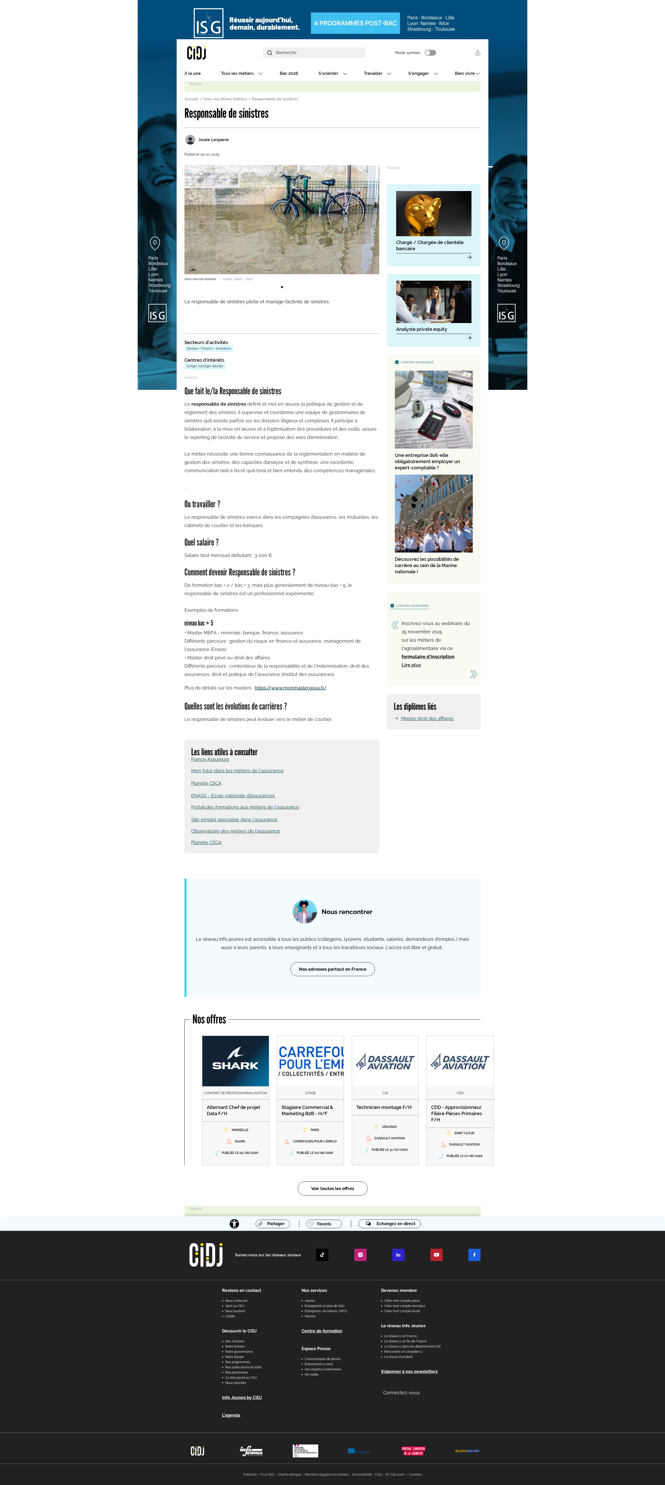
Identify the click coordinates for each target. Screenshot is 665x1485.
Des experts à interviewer (323, 1369)
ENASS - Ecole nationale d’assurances (233, 795)
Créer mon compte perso (402, 1301)
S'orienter (328, 73)
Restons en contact (241, 1290)
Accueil (191, 99)
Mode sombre (407, 52)
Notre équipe (234, 1357)
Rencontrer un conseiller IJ (403, 1351)
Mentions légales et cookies (327, 1474)
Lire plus (411, 665)
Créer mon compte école (402, 1311)
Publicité (250, 1474)
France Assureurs (210, 759)
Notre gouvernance (239, 1351)
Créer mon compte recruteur (404, 1306)
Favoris (324, 1223)
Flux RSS (267, 1474)
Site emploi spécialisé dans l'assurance (234, 819)
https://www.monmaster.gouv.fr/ (291, 688)
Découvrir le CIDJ (239, 1331)
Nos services (314, 1290)
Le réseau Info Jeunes (403, 1325)
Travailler (373, 73)
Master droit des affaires (427, 718)
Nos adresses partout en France (332, 969)
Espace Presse (316, 1348)
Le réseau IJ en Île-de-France (405, 1341)
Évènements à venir (319, 1364)
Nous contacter (236, 1301)
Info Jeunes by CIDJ (242, 1397)
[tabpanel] (281, 223)
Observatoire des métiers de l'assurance (235, 831)
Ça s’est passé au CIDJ (241, 1377)
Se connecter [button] (478, 52)
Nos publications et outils (243, 1367)
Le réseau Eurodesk (398, 1357)
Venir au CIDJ (234, 1306)
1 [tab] (281, 287)
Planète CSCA (206, 783)
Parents (310, 1316)
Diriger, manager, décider (205, 366)
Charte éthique (289, 1474)
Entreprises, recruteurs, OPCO (326, 1311)
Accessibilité (362, 1474)
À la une (192, 73)
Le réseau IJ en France (400, 1336)
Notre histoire (235, 1346)
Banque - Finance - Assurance (209, 348)
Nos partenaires (236, 1372)
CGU (378, 1474)
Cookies (415, 1474)
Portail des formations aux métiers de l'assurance (245, 807)
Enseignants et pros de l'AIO (324, 1306)
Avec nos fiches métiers (225, 99)
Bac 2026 (289, 73)
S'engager (418, 73)
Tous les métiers (237, 73)
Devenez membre (399, 1290)
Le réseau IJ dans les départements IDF (412, 1346)
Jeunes (310, 1301)
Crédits (230, 1316)
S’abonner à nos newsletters (409, 1371)
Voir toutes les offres (332, 1188)
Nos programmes (237, 1362)
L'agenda (231, 1415)
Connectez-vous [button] (401, 1392)
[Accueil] (208, 52)
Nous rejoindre (235, 1383)
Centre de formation (322, 1331)
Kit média (311, 1374)
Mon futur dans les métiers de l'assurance (237, 770)
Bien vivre (465, 73)
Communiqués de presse (323, 1359)
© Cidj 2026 (395, 1474)
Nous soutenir (235, 1311)
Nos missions (234, 1341)
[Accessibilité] (234, 1223)
